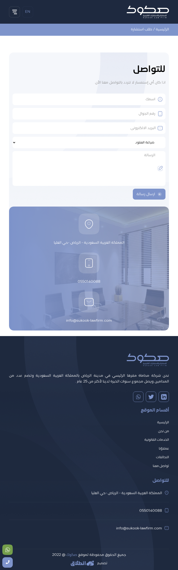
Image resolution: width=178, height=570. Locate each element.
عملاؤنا (164, 448)
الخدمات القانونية (156, 440)
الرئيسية (162, 29)
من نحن (163, 431)
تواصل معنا (161, 466)
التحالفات (162, 457)
